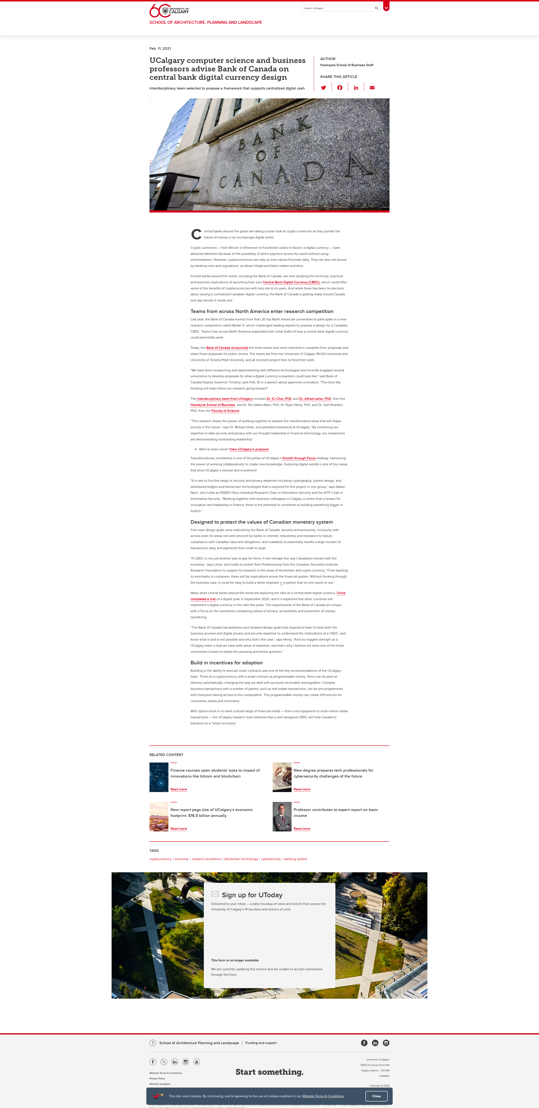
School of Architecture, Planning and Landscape (205, 22)
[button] (326, 87)
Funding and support (261, 1042)
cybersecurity (271, 858)
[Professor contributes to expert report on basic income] (282, 816)
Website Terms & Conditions (323, 1096)
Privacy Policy (157, 1078)
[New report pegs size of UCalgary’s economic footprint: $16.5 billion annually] (158, 816)
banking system (295, 858)
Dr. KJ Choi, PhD (279, 398)
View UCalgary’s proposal (249, 449)
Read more (179, 789)
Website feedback (159, 1084)
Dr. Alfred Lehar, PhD (315, 398)
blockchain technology (241, 858)
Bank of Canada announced (227, 347)
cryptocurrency (160, 858)
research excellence (206, 858)
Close (376, 1096)
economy (181, 858)
